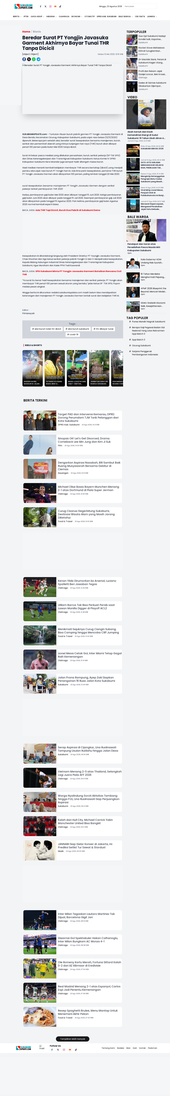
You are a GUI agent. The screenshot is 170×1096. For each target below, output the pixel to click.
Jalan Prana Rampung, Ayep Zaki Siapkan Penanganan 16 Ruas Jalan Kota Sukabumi (86, 679)
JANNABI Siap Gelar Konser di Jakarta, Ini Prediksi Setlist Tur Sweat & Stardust (85, 845)
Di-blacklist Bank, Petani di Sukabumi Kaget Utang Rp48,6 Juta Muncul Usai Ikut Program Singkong (152, 64)
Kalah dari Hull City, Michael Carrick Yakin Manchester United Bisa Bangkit (85, 821)
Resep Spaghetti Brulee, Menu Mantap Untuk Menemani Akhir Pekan (88, 1012)
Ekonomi (75, 16)
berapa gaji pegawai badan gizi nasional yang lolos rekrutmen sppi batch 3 (148, 330)
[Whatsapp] (34, 59)
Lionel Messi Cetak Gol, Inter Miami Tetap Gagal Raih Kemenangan (90, 655)
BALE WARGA (125, 16)
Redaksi (120, 1048)
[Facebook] (40, 6)
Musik (61, 851)
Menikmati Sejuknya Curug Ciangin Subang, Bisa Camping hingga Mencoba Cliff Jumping (88, 630)
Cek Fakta (140, 16)
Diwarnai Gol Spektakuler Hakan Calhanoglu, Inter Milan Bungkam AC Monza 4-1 (88, 939)
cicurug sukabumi (141, 345)
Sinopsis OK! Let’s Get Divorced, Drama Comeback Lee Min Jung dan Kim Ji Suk (84, 440)
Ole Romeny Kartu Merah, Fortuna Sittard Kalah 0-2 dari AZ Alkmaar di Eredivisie (89, 963)
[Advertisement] (10, 74)
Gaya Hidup (36, 16)
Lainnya (151, 16)
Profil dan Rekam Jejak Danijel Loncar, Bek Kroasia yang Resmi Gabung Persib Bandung (152, 76)
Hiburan (50, 16)
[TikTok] (60, 6)
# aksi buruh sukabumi (77, 328)
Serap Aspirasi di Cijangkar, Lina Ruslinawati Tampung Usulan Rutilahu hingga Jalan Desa (88, 749)
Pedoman (152, 1048)
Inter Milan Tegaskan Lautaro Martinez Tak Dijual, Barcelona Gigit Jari (86, 915)
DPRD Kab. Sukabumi (106, 16)
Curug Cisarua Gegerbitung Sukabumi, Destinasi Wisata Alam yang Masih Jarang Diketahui (86, 514)
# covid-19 (72, 334)
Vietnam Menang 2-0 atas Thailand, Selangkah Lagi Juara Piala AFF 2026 (90, 773)
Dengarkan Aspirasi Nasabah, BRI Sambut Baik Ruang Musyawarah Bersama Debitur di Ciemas (89, 466)
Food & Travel (65, 521)
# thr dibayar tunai (103, 328)
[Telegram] (38, 59)
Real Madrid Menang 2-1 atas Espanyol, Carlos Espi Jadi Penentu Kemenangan (89, 988)
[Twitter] (45, 6)
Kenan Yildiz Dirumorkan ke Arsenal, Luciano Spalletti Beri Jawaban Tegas (87, 582)
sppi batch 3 (138, 339)
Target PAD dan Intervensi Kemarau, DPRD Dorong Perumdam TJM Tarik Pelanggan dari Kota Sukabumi (88, 417)
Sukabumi (63, 684)
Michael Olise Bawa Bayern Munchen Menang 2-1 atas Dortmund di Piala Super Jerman (88, 488)
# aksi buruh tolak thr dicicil (46, 328)
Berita (16, 16)
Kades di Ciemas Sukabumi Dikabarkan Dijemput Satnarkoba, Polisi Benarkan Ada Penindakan (152, 87)
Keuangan (63, 473)
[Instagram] (50, 6)
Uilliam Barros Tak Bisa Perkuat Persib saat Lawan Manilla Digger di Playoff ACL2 (86, 606)
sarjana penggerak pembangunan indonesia (145, 353)
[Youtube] (55, 6)
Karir (135, 1048)
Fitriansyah (28, 313)
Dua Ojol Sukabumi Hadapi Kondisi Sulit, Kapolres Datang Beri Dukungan (152, 39)
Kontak (142, 1048)
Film (60, 445)
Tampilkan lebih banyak (72, 1038)
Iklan (128, 1048)
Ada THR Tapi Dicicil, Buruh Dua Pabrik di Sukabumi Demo (67, 210)
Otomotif (89, 16)
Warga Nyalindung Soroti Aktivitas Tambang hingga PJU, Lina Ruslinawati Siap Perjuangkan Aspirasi (88, 799)
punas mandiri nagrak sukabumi (148, 321)
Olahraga (64, 16)
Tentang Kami (108, 1048)
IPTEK (26, 16)
